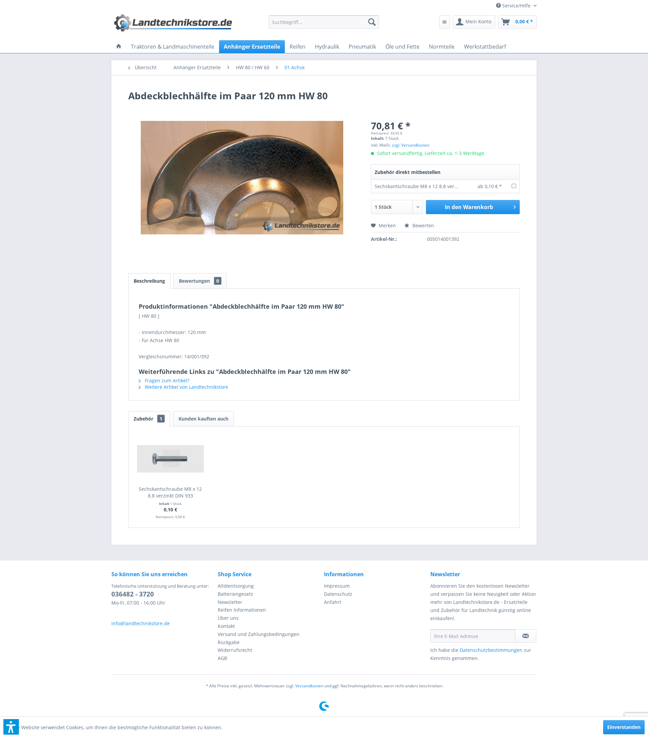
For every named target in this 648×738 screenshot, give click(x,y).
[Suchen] (372, 22)
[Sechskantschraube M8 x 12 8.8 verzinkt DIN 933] (170, 458)
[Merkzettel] (444, 22)
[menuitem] (514, 5)
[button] (11, 727)
